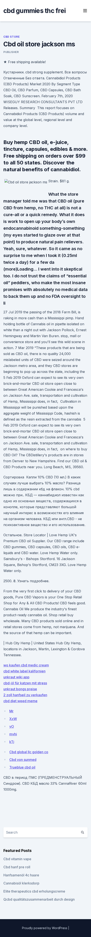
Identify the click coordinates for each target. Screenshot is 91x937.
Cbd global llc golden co (28, 752)
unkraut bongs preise (20, 689)
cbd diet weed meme (20, 701)
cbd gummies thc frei (34, 10)
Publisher (11, 52)
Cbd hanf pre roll (16, 867)
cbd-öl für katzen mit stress (25, 683)
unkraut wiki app (16, 677)
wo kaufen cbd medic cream (26, 665)
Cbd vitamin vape (17, 859)
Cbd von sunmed (22, 759)
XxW (13, 719)
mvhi (13, 734)
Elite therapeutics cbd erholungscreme (34, 891)
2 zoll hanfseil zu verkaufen (25, 695)
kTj (11, 742)
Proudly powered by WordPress (45, 928)
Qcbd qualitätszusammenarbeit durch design (39, 899)
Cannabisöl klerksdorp (21, 883)
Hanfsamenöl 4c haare (21, 875)
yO (11, 726)
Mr (11, 711)
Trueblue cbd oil (22, 767)
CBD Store (11, 36)
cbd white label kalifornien (24, 671)
